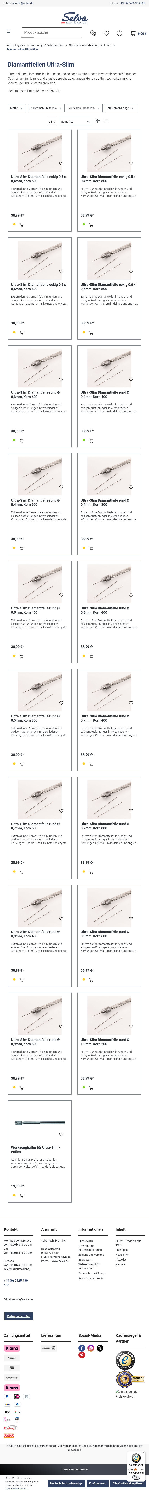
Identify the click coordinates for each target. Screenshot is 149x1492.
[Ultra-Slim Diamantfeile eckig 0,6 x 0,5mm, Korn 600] (39, 260)
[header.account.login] (118, 33)
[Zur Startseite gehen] (74, 18)
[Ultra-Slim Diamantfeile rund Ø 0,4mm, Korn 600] (39, 476)
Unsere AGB (85, 1240)
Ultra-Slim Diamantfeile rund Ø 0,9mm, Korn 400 (35, 934)
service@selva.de (22, 3)
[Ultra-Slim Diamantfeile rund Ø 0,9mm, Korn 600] (109, 907)
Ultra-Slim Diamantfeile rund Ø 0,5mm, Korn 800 (35, 718)
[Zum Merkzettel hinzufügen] (61, 165)
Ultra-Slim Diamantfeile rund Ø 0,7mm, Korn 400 (105, 718)
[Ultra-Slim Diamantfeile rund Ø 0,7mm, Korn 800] (109, 799)
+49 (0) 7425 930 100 (132, 3)
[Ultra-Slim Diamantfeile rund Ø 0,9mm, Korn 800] (39, 1015)
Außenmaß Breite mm (44, 108)
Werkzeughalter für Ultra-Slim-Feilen (35, 1149)
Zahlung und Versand (91, 1254)
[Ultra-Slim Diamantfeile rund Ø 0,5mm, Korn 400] (39, 583)
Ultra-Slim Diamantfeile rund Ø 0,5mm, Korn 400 (35, 610)
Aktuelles (121, 1259)
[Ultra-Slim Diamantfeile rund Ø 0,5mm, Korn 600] (109, 583)
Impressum (85, 1259)
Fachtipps (122, 1249)
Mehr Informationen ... (17, 1488)
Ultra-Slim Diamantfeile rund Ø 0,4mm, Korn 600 (35, 502)
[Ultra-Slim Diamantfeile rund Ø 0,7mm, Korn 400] (109, 691)
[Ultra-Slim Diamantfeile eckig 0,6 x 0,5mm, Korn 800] (109, 260)
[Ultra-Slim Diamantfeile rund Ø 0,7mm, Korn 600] (39, 799)
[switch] (136, 1477)
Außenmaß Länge (118, 108)
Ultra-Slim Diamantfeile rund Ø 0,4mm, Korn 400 (105, 394)
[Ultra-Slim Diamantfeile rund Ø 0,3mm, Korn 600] (39, 368)
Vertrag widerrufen (18, 1316)
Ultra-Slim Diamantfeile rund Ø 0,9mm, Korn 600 (105, 934)
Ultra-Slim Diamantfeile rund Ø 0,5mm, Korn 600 (105, 610)
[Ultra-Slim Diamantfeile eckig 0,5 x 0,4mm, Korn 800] (109, 152)
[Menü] (8, 31)
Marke (14, 108)
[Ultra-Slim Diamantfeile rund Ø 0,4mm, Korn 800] (109, 476)
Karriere (120, 1264)
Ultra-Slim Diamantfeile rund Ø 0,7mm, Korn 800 (105, 826)
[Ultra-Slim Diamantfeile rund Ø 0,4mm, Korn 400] (109, 368)
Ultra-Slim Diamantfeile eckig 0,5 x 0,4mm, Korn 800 (108, 179)
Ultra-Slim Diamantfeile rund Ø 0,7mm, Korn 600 (35, 826)
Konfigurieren (97, 1483)
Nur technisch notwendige (66, 1483)
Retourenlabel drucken (91, 1278)
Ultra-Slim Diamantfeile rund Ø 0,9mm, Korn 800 (35, 1042)
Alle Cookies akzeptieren (128, 1483)
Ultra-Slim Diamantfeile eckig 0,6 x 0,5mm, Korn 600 (38, 286)
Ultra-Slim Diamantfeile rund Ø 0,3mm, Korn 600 (35, 394)
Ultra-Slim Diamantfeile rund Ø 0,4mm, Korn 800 (105, 502)
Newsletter (122, 1254)
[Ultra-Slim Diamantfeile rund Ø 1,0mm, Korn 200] (109, 1015)
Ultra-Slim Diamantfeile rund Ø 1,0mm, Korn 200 (105, 1042)
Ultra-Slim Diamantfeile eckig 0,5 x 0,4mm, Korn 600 (38, 179)
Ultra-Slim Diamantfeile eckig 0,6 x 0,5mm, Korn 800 (108, 286)
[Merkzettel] (105, 33)
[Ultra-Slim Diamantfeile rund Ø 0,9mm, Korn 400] (39, 907)
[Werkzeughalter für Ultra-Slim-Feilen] (39, 1123)
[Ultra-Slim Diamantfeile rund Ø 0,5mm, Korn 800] (39, 691)
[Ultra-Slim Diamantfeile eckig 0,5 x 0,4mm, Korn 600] (39, 152)
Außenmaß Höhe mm (82, 108)
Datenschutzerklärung (91, 1273)
